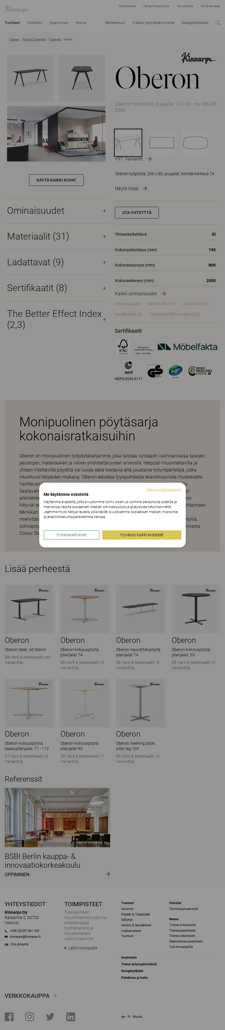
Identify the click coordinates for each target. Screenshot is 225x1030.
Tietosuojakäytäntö (163, 490)
